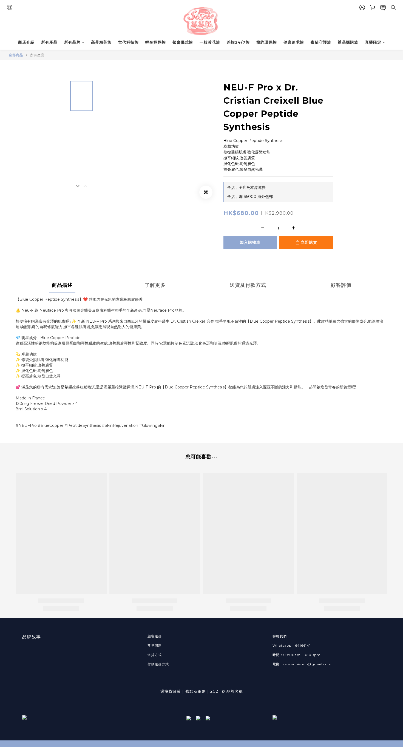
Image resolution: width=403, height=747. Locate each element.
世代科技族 (128, 42)
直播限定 (373, 42)
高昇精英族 (101, 42)
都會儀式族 (182, 42)
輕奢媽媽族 (155, 42)
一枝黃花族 (210, 42)
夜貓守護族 (321, 42)
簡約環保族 (266, 42)
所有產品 (49, 42)
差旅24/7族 (238, 42)
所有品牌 (72, 42)
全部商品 (16, 55)
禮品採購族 (348, 42)
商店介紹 (26, 42)
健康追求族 (293, 42)
